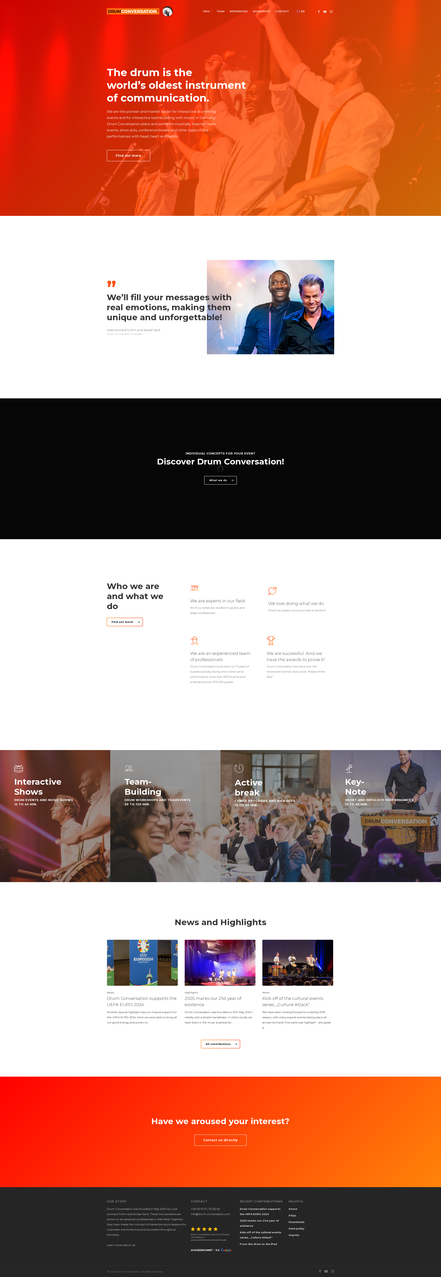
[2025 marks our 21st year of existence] (220, 982)
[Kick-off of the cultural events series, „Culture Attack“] (297, 985)
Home (293, 1209)
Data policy (296, 1228)
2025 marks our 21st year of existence (259, 1223)
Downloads (297, 1222)
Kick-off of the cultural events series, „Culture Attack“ (260, 1235)
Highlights (191, 992)
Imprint (294, 1235)
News (110, 992)
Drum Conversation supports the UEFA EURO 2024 (260, 1211)
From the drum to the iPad (258, 1244)
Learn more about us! (121, 1245)
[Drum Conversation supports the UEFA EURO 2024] (142, 982)
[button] (211, 1250)
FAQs (292, 1215)
